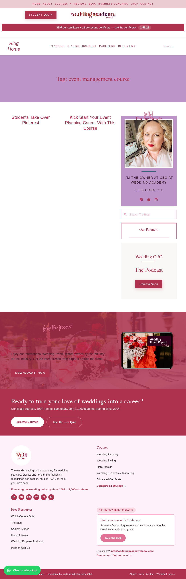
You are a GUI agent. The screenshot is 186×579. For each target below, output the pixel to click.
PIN (29, 497)
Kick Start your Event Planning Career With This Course (90, 123)
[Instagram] (156, 200)
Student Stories (20, 528)
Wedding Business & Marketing (115, 473)
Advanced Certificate (109, 479)
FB (21, 497)
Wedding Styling (106, 460)
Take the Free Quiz (64, 422)
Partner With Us (20, 547)
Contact (150, 574)
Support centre (122, 555)
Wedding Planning (107, 454)
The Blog (16, 522)
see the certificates (125, 27)
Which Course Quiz (22, 516)
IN (51, 497)
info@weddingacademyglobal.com (131, 550)
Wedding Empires (165, 574)
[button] (148, 284)
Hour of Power (19, 535)
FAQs (141, 574)
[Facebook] (149, 200)
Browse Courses (27, 421)
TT (36, 497)
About (133, 574)
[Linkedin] (141, 200)
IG (14, 497)
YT (44, 497)
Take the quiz (113, 538)
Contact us (103, 555)
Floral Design (104, 466)
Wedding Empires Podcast (27, 541)
